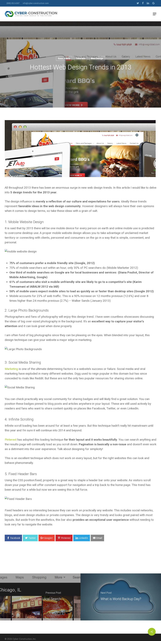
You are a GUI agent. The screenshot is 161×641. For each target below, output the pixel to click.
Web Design (97, 58)
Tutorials (80, 58)
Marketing (11, 369)
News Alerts (64, 58)
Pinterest (11, 439)
